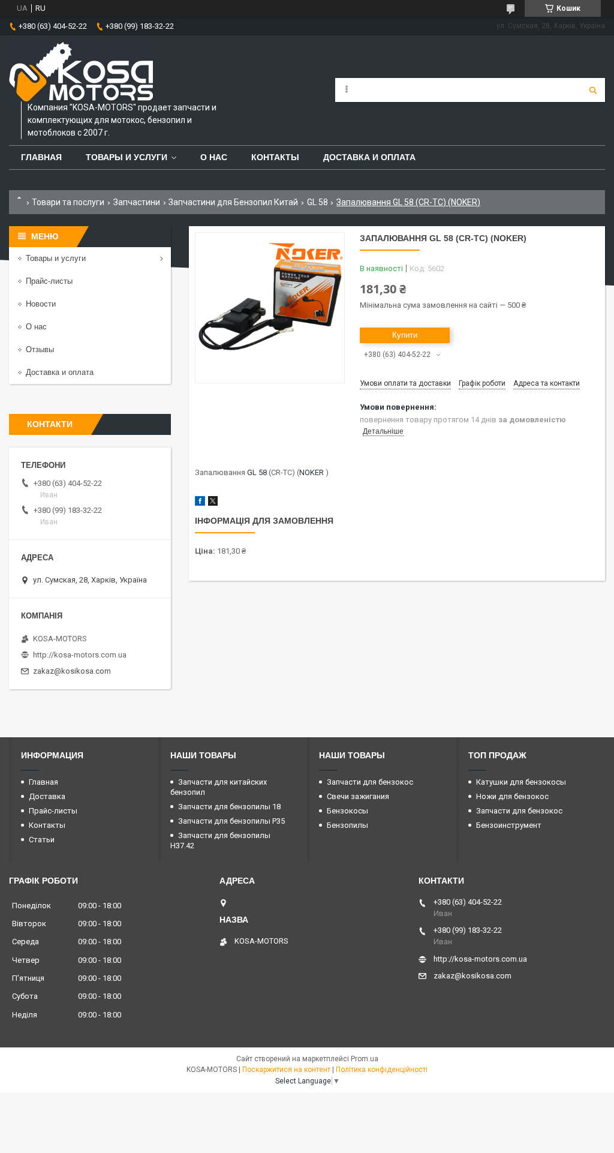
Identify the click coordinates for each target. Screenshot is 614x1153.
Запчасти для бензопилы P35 (231, 820)
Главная (41, 157)
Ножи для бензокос (512, 796)
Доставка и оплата (369, 157)
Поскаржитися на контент (286, 1069)
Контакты (275, 157)
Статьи (42, 839)
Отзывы (40, 349)
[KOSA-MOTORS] (81, 71)
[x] (213, 503)
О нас (213, 157)
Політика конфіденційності (382, 1069)
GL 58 (317, 202)
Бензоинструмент (508, 825)
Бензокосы (347, 810)
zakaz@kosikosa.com (72, 670)
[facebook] (200, 503)
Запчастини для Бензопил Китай (233, 202)
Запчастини (136, 202)
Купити (404, 335)
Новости (41, 303)
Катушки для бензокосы (521, 781)
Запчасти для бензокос (370, 781)
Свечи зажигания (358, 796)
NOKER (311, 472)
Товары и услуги (126, 157)
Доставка (47, 796)
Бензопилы (347, 825)
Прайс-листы (49, 281)
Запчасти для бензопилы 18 (229, 806)
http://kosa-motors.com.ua (80, 654)
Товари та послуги (68, 202)
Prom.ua (364, 1059)
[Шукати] (593, 90)
